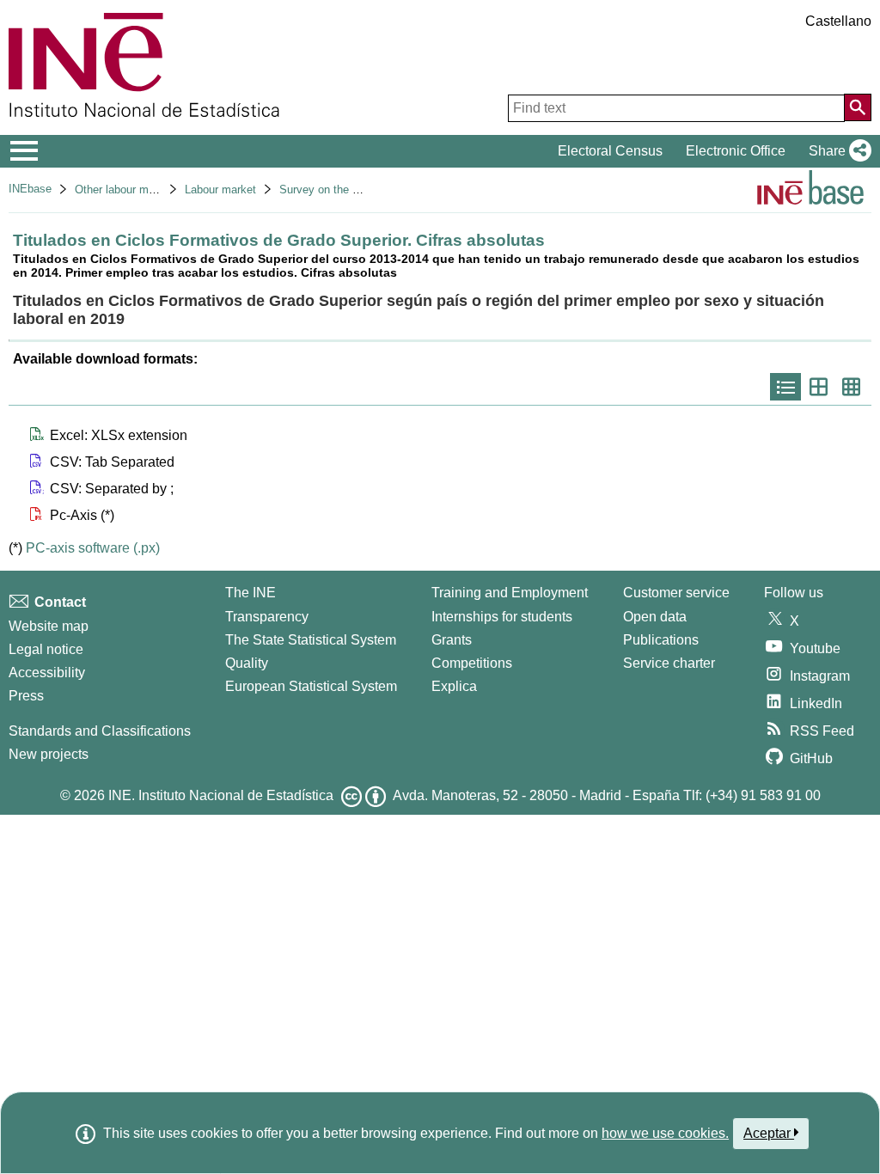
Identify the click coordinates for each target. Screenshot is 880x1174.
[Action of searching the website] (857, 107)
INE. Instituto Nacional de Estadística (220, 795)
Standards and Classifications (100, 731)
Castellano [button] (838, 21)
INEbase (30, 188)
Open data (655, 616)
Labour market (220, 189)
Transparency (267, 616)
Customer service (676, 592)
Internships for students (501, 616)
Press (26, 695)
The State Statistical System (310, 640)
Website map (49, 626)
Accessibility (47, 672)
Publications (661, 640)
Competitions (471, 663)
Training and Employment (509, 592)
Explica (454, 686)
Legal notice (46, 649)
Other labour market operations (152, 189)
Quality (246, 663)
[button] (836, 151)
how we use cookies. (665, 1133)
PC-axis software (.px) (93, 548)
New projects (49, 754)
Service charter (669, 663)
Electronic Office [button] (735, 151)
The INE (250, 592)
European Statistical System (311, 686)
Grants (451, 640)
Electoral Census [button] (610, 151)
